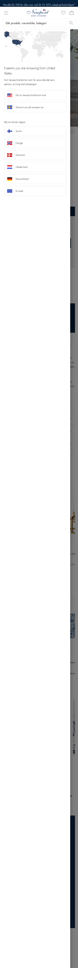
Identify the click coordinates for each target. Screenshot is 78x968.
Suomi (19, 131)
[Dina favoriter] (63, 13)
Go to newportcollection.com (31, 95)
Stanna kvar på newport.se (29, 107)
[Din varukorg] (71, 13)
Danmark (20, 155)
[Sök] (71, 23)
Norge (19, 143)
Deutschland (22, 179)
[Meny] (6, 13)
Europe (19, 191)
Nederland (21, 167)
